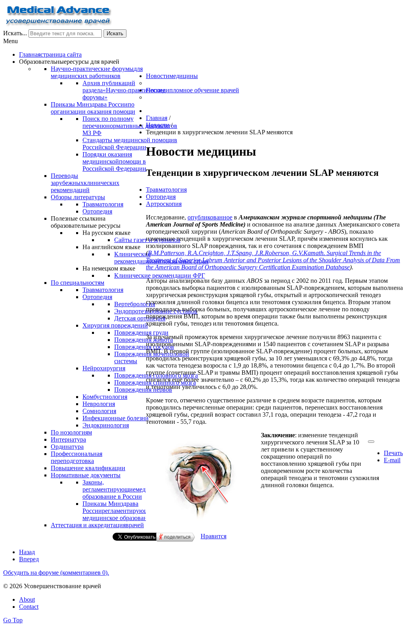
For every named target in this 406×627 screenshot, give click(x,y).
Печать (393, 453)
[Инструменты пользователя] (371, 441)
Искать (115, 33)
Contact (28, 606)
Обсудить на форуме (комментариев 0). (56, 572)
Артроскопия (164, 203)
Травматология (166, 189)
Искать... (15, 33)
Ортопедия (161, 196)
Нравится (213, 536)
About (27, 599)
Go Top (13, 620)
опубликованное (210, 217)
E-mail (392, 460)
